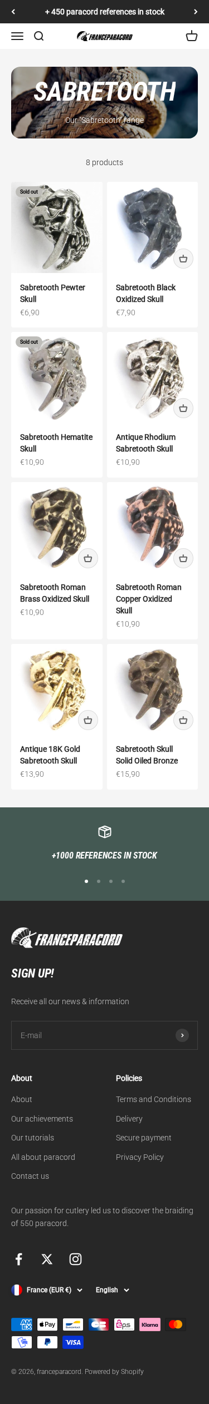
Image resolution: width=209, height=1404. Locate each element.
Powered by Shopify (114, 1372)
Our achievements (42, 1118)
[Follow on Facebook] (18, 1259)
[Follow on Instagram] (75, 1259)
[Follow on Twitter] (47, 1259)
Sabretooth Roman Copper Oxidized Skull (149, 599)
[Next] (196, 12)
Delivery (129, 1118)
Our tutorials (32, 1137)
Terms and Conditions (153, 1099)
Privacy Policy (140, 1157)
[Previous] (13, 12)
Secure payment (144, 1137)
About (21, 1099)
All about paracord (43, 1157)
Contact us (30, 1176)
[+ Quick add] (183, 259)
